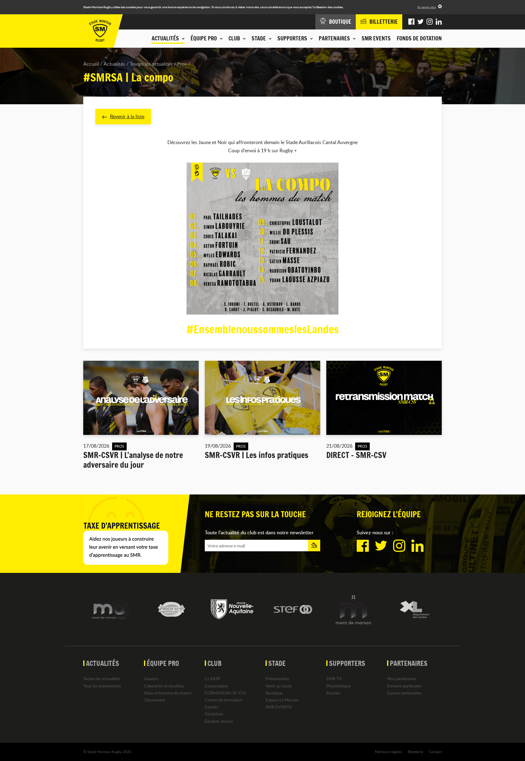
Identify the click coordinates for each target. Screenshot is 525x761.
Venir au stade (279, 686)
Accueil (91, 63)
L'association (216, 686)
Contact (435, 751)
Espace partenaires (404, 693)
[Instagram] (430, 21)
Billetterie (415, 751)
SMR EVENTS (376, 38)
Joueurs (151, 678)
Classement (154, 700)
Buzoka (333, 693)
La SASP (213, 678)
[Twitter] (420, 21)
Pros (182, 63)
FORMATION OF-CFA (225, 693)
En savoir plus (426, 7)
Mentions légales (388, 751)
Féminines (214, 714)
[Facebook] (411, 21)
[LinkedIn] (439, 21)
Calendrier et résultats (164, 686)
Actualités (114, 63)
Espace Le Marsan (282, 700)
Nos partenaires (401, 678)
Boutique (274, 693)
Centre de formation (223, 700)
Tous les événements (102, 686)
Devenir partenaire (404, 686)
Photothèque (338, 686)
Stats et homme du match (168, 693)
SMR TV (334, 678)
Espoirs (211, 707)
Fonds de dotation (419, 38)
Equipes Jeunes (219, 721)
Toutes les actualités (151, 63)
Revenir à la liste (127, 116)
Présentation (277, 678)
